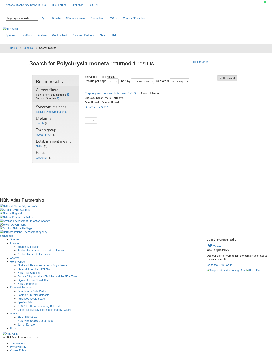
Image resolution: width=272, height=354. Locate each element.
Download (228, 78)
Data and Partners (83, 35)
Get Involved (59, 35)
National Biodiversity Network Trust (26, 5)
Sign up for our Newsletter (33, 280)
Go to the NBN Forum (219, 265)
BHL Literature (200, 62)
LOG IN (93, 5)
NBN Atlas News (75, 18)
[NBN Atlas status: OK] (265, 2)
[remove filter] (68, 94)
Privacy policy (18, 346)
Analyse (42, 35)
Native (40, 146)
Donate (56, 18)
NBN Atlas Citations (29, 272)
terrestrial (42, 157)
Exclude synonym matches (51, 111)
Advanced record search (32, 298)
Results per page (95, 81)
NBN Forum (59, 5)
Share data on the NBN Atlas (34, 269)
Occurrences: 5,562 (96, 107)
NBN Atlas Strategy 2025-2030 (35, 321)
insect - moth (44, 134)
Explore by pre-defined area (34, 254)
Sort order (162, 81)
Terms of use (18, 343)
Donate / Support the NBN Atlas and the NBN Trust (47, 276)
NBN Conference (27, 284)
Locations (26, 35)
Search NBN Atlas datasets (33, 295)
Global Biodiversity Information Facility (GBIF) (44, 309)
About (103, 35)
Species (10, 35)
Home (13, 48)
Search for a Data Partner (33, 291)
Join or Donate (26, 324)
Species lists (25, 302)
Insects (40, 123)
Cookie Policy (18, 350)
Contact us (97, 18)
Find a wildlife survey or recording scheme (42, 265)
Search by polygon (28, 247)
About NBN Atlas (27, 317)
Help (114, 35)
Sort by (125, 81)
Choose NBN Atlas (134, 18)
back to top (6, 235)
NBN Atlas (77, 5)
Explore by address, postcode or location (41, 250)
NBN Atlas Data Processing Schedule (39, 306)
